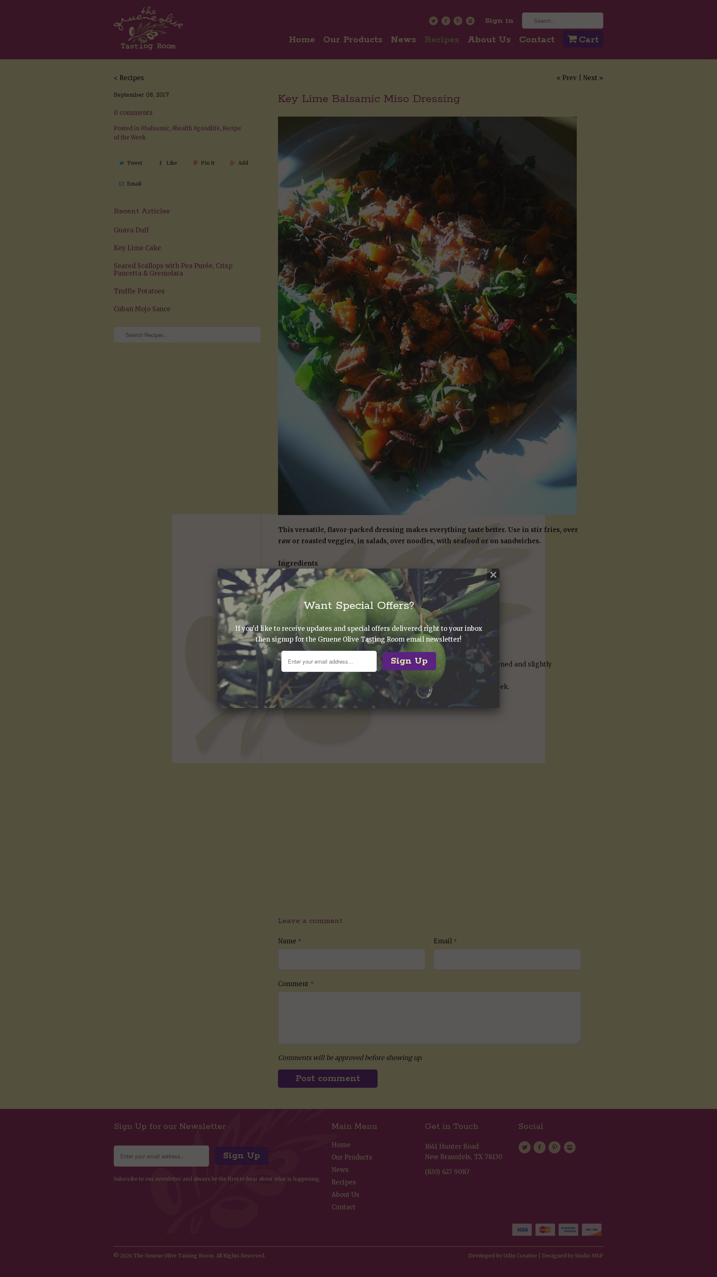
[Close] (493, 575)
